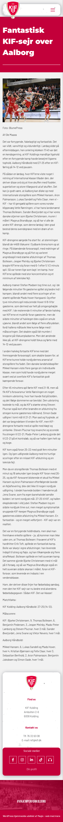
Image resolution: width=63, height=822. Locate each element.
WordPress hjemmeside (15, 816)
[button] (53, 10)
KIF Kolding (31, 707)
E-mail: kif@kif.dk (31, 740)
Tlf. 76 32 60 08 (31, 736)
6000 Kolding (31, 716)
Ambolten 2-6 (31, 712)
